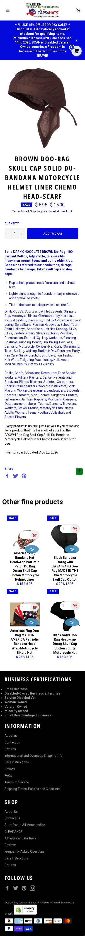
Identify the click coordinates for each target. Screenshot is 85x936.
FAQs (8, 775)
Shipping (36, 211)
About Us (11, 811)
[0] (76, 51)
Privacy (10, 769)
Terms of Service (17, 782)
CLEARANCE (13, 831)
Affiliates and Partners (20, 838)
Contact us (12, 742)
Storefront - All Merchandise (25, 825)
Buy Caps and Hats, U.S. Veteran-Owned (37, 902)
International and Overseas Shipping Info (34, 755)
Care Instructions (17, 762)
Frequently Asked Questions (25, 851)
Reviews (11, 845)
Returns (10, 749)
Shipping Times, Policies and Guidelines (33, 789)
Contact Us (12, 818)
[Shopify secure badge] (25, 913)
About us (11, 735)
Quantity (12, 223)
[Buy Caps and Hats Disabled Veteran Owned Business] (43, 10)
